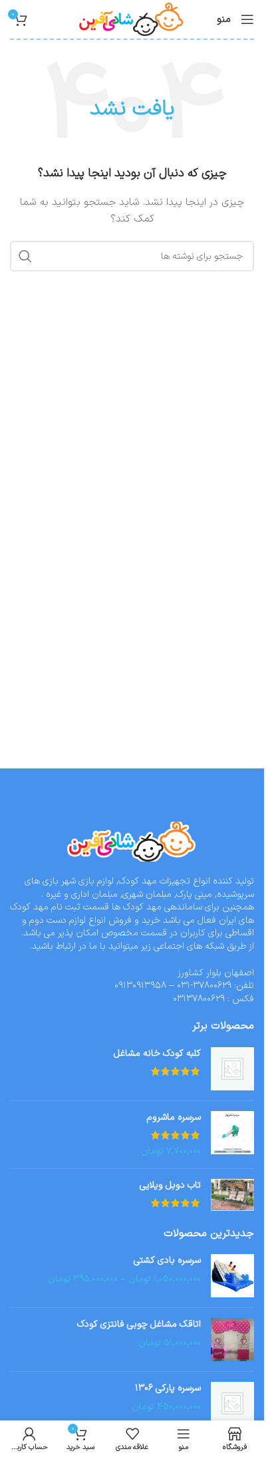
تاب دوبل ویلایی (170, 1185)
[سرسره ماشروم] (232, 1134)
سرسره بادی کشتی (167, 1260)
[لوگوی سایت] (132, 19)
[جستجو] (25, 256)
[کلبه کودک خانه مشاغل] (232, 1068)
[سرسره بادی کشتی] (232, 1275)
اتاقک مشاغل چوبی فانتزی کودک (139, 1324)
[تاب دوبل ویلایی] (232, 1196)
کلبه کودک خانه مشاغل (157, 1053)
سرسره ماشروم (174, 1117)
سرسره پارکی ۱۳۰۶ (168, 1388)
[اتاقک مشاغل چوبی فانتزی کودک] (232, 1339)
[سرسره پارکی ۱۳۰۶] (232, 1403)
